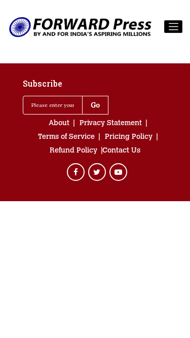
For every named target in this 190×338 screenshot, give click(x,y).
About (59, 123)
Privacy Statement (111, 123)
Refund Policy (73, 151)
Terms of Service (66, 137)
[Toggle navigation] (173, 26)
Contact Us (121, 151)
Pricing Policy (129, 137)
